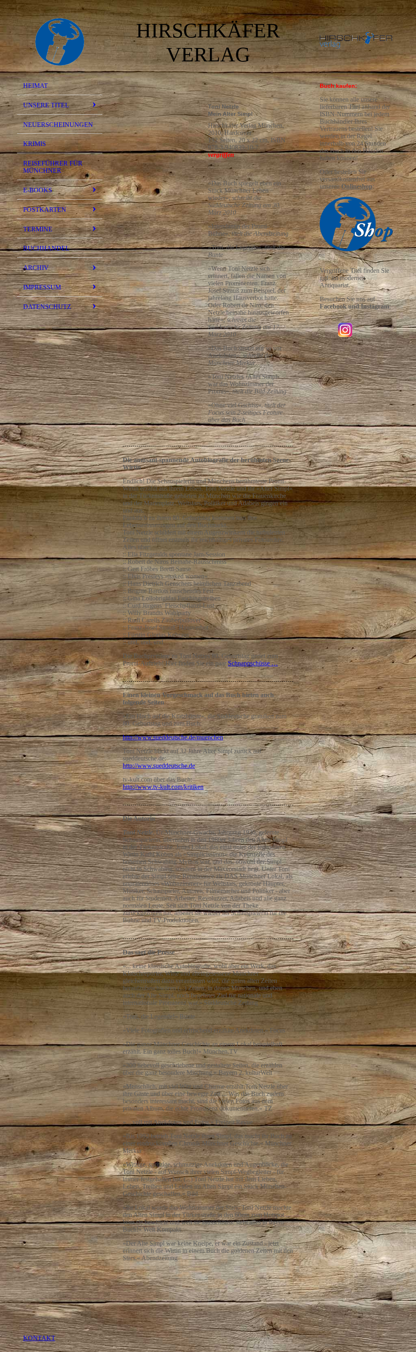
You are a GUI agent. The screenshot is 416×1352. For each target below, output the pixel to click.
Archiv (36, 267)
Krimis (34, 143)
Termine (37, 229)
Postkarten (44, 209)
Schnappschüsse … (253, 663)
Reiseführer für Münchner (52, 167)
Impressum (42, 287)
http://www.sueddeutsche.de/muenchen (173, 737)
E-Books (37, 190)
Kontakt (39, 1338)
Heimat (35, 85)
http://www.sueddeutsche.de (159, 765)
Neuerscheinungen (58, 124)
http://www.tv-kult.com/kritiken (163, 786)
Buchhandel (46, 248)
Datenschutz (47, 306)
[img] (59, 41)
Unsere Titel (46, 105)
